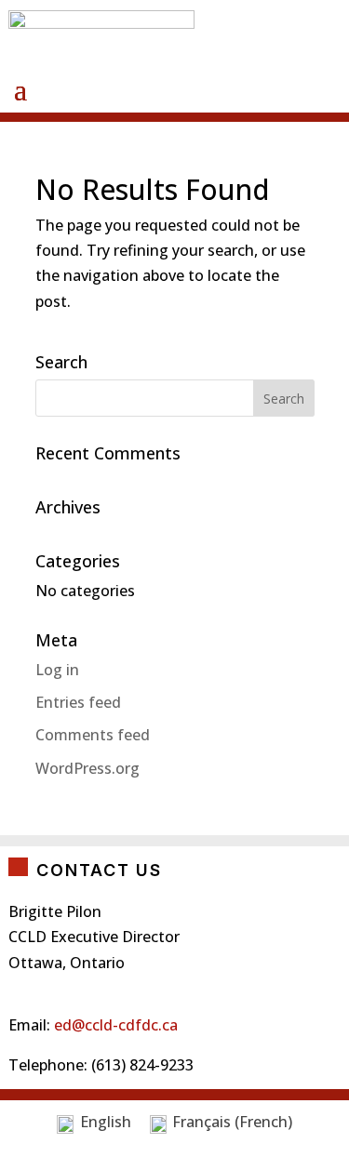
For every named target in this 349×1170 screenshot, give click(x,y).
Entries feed (78, 702)
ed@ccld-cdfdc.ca (116, 1025)
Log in (57, 669)
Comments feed (92, 735)
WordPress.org (87, 768)
